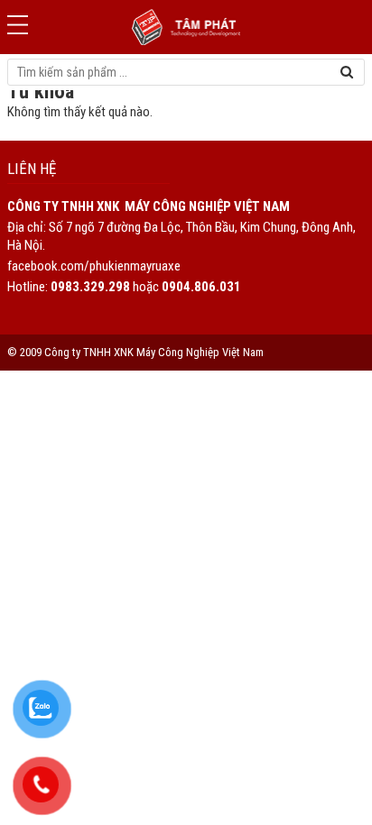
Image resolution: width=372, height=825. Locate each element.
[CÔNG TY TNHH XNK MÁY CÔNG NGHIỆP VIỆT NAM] (186, 27)
